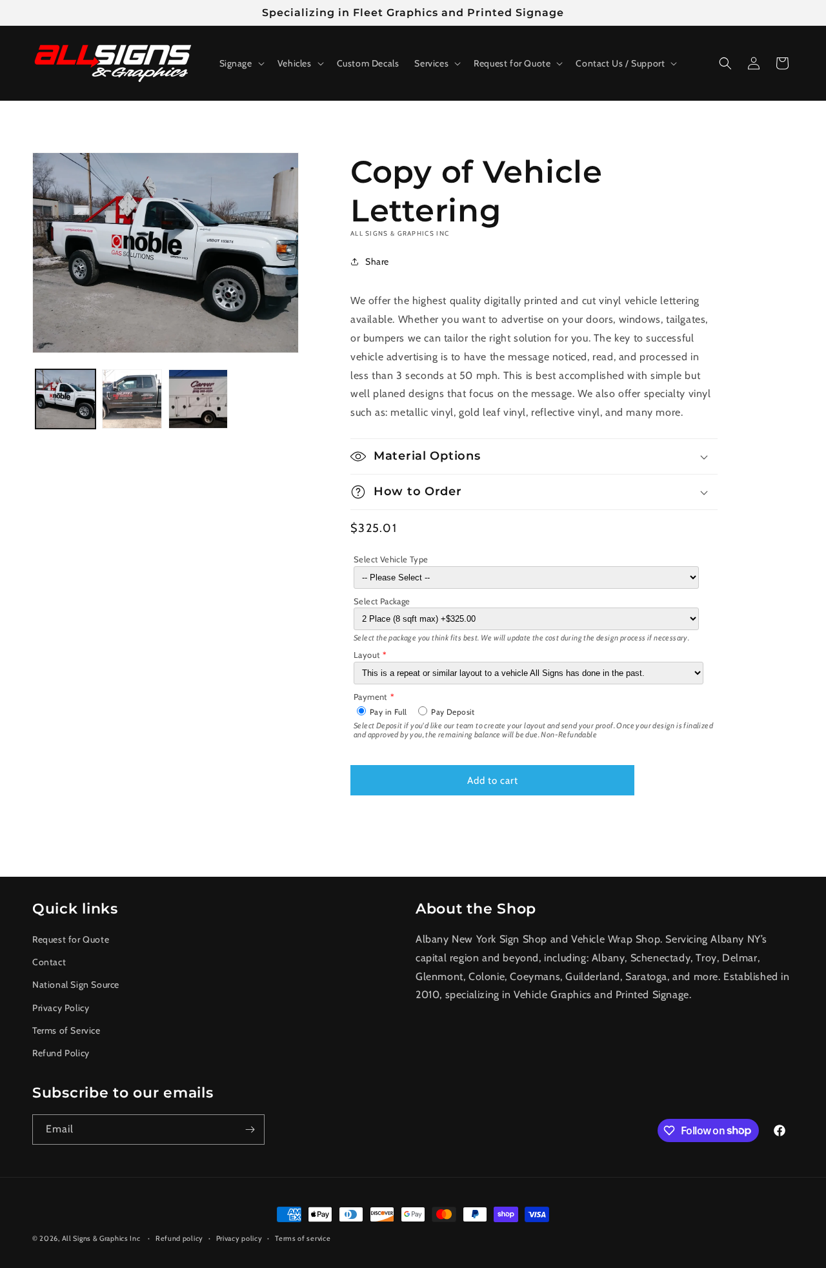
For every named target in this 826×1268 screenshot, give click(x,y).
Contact (49, 962)
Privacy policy (239, 1237)
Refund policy (179, 1237)
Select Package (382, 601)
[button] (241, 63)
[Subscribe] (250, 1129)
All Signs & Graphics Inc (101, 1238)
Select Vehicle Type (391, 559)
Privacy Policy (60, 1007)
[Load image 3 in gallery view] (198, 399)
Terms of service (302, 1237)
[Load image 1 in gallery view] (65, 399)
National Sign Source (75, 984)
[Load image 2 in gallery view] (132, 399)
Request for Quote (70, 939)
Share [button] (377, 261)
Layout (366, 654)
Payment (370, 696)
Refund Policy (61, 1052)
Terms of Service (66, 1030)
